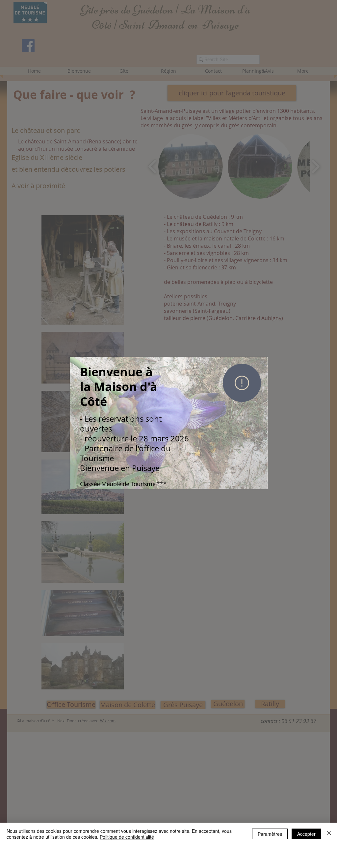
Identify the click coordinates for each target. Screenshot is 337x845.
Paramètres (270, 834)
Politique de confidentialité (127, 836)
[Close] (329, 834)
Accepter (306, 834)
